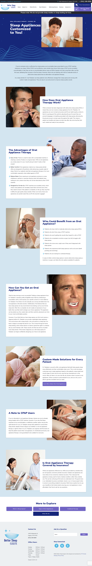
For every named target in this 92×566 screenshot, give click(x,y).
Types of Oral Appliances (46, 508)
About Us (24, 7)
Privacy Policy (61, 555)
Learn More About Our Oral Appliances (54, 384)
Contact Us (67, 7)
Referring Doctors (53, 7)
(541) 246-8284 (85, 1)
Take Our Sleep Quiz (84, 9)
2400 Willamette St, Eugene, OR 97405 (68, 1)
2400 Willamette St (33, 534)
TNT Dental (83, 554)
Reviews (61, 7)
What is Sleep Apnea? (19, 508)
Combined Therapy (72, 508)
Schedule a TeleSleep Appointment (11, 1)
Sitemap (55, 555)
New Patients (42, 7)
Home (19, 7)
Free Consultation (84, 5)
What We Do (33, 7)
